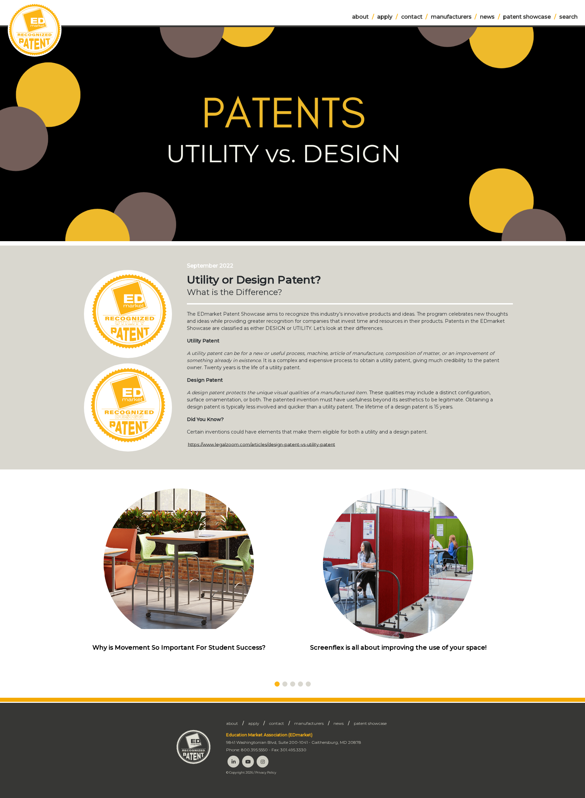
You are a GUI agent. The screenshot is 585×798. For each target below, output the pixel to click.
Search (568, 17)
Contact (411, 17)
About (360, 17)
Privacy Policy (265, 772)
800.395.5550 (254, 749)
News (487, 17)
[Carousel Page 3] (292, 684)
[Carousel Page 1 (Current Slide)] (277, 684)
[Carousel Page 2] (284, 684)
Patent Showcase (527, 17)
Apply (384, 17)
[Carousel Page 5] (308, 684)
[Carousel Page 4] (300, 684)
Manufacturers (451, 17)
